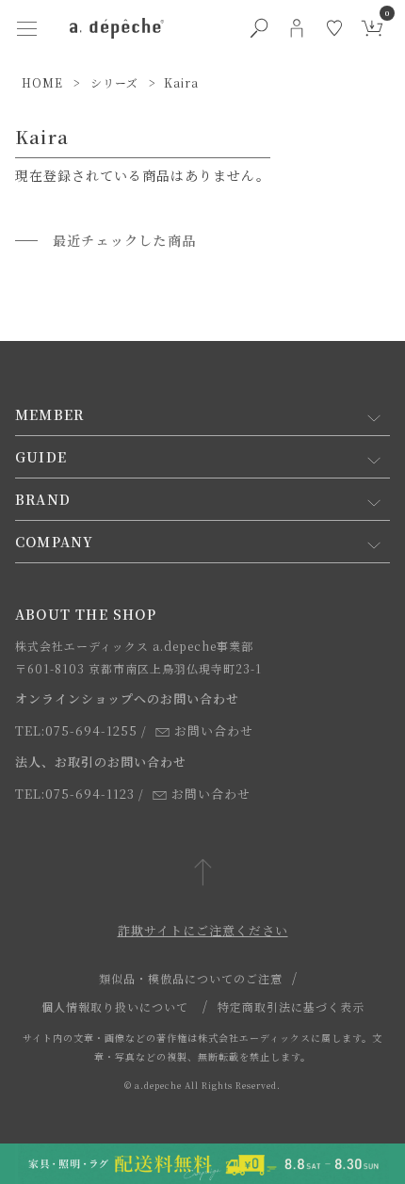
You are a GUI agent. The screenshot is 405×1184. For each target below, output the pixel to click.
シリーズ (114, 82)
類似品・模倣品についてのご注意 (191, 978)
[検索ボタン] (259, 28)
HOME (42, 82)
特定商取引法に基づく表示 (291, 1006)
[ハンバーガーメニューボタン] (26, 28)
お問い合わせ (213, 730)
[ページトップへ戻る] (203, 873)
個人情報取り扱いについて (114, 1006)
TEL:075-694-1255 (76, 730)
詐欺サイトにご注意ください (203, 930)
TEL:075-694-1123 (75, 794)
